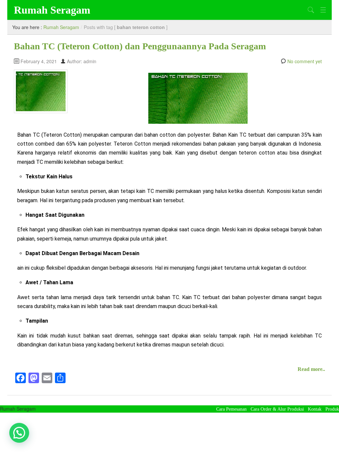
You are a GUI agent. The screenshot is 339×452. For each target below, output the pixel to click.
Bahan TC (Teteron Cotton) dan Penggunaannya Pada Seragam (140, 46)
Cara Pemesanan (231, 409)
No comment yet (304, 61)
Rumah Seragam (52, 10)
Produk (332, 409)
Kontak (314, 409)
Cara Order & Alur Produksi (277, 409)
